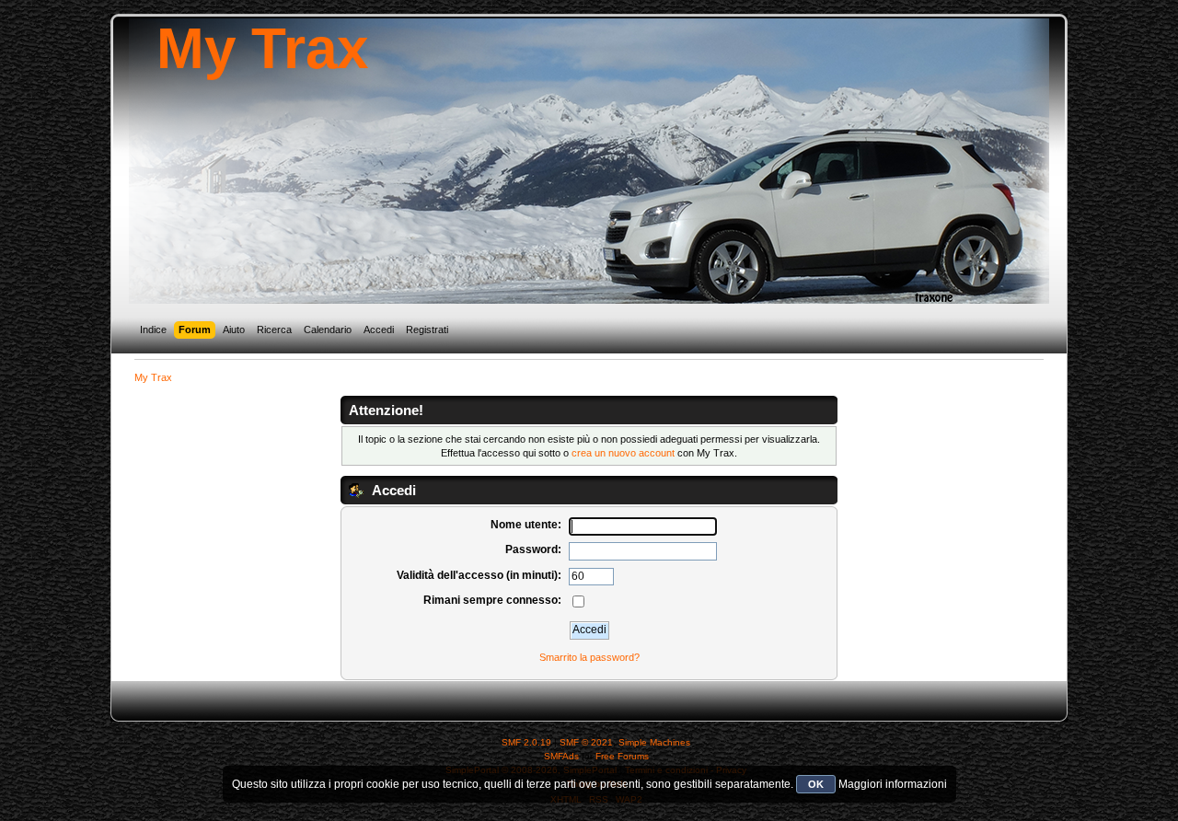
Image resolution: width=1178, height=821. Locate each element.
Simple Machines (654, 742)
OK (816, 784)
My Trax (262, 48)
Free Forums (622, 756)
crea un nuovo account (623, 452)
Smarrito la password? (589, 657)
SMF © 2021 (586, 742)
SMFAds (561, 756)
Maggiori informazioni (892, 784)
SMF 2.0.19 (526, 742)
